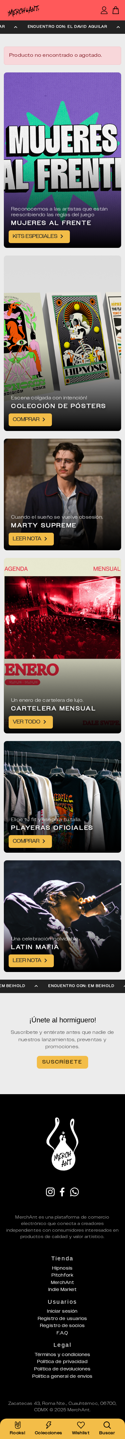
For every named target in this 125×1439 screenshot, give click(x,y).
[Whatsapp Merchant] (74, 1192)
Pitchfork (63, 1275)
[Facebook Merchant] (62, 1192)
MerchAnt (62, 1283)
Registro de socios (62, 1326)
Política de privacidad (62, 1362)
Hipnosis (62, 1268)
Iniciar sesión (62, 1311)
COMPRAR (26, 419)
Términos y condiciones (63, 1355)
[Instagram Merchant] (50, 1192)
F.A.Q (62, 1333)
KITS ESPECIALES (35, 236)
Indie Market (62, 1290)
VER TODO (26, 722)
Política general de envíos (62, 1376)
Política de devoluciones (62, 1369)
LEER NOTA (27, 539)
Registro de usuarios (63, 1319)
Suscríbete (62, 1062)
